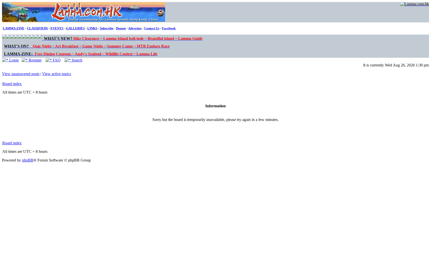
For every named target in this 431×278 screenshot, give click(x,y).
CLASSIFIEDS (37, 28)
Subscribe (106, 28)
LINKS (92, 28)
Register (35, 60)
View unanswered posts (20, 74)
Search (76, 60)
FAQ (56, 60)
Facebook (169, 28)
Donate (121, 28)
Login (13, 60)
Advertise (135, 28)
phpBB (27, 160)
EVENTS (56, 28)
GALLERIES (75, 28)
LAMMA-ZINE (13, 28)
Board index (12, 84)
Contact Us (151, 28)
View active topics (56, 74)
